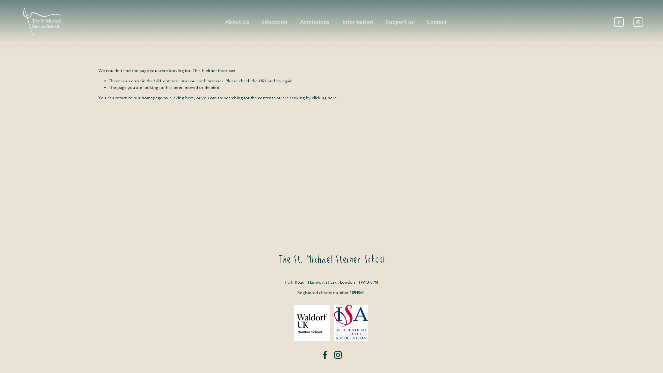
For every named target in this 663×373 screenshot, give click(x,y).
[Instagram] (638, 22)
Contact (437, 22)
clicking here (181, 98)
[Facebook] (619, 22)
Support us (400, 22)
